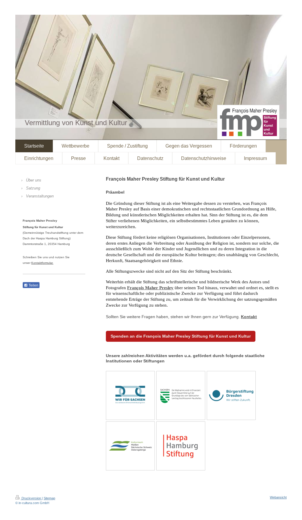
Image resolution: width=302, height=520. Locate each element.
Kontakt (249, 316)
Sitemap (49, 498)
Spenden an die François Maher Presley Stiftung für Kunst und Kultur (181, 336)
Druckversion (31, 498)
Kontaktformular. (42, 262)
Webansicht (278, 497)
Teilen (33, 285)
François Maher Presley (150, 287)
